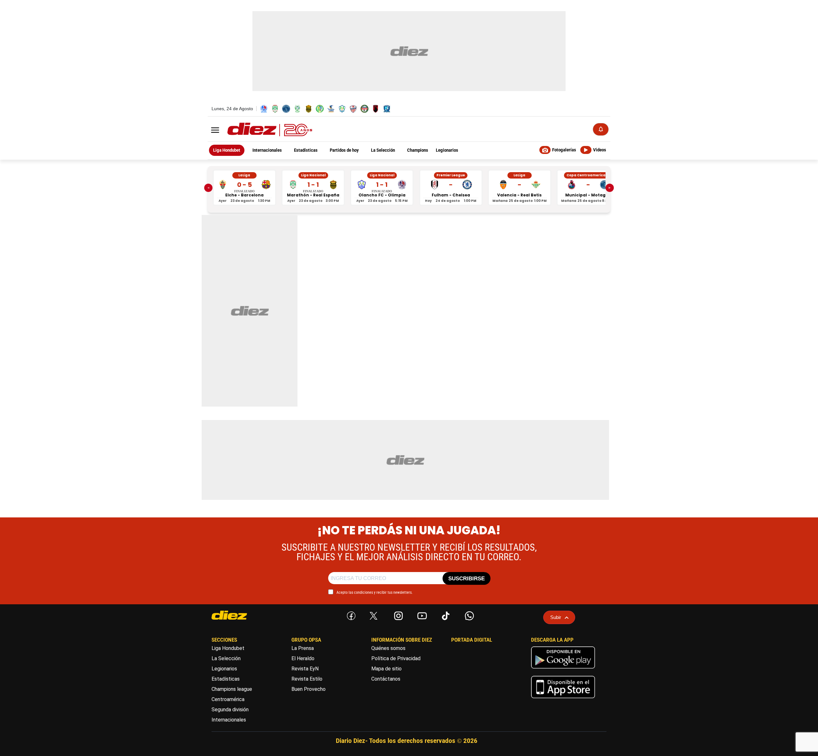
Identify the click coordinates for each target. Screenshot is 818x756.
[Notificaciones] (601, 129)
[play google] (563, 670)
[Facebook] (350, 614)
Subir (555, 617)
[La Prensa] (241, 615)
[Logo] (256, 129)
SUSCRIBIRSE (466, 579)
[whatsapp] (468, 614)
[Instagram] (397, 614)
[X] (373, 616)
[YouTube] (421, 614)
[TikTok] (444, 614)
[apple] (563, 699)
